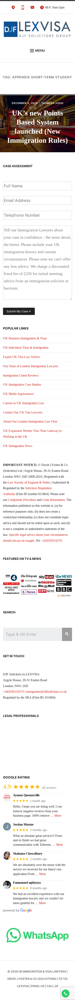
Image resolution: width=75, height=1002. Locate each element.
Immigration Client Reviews (21, 375)
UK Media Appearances (18, 394)
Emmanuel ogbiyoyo (27, 882)
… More (55, 815)
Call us (52, 986)
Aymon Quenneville (26, 795)
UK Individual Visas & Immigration (25, 347)
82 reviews (49, 787)
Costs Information (53, 500)
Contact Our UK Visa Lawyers (22, 412)
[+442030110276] (22, 8)
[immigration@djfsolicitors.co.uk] (32, 8)
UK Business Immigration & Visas (25, 338)
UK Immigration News (17, 446)
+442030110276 (51, 540)
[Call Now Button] (65, 993)
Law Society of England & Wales (29, 482)
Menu (40, 50)
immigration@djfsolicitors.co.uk (46, 691)
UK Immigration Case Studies (22, 384)
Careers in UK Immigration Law (23, 403)
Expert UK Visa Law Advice (21, 357)
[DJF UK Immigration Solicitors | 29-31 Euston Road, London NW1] (13, 8)
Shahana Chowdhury (27, 853)
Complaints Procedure (22, 500)
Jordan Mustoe (23, 824)
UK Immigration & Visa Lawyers (42, 971)
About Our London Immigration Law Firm (30, 421)
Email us (37, 986)
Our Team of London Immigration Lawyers (30, 366)
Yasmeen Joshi (52, 103)
